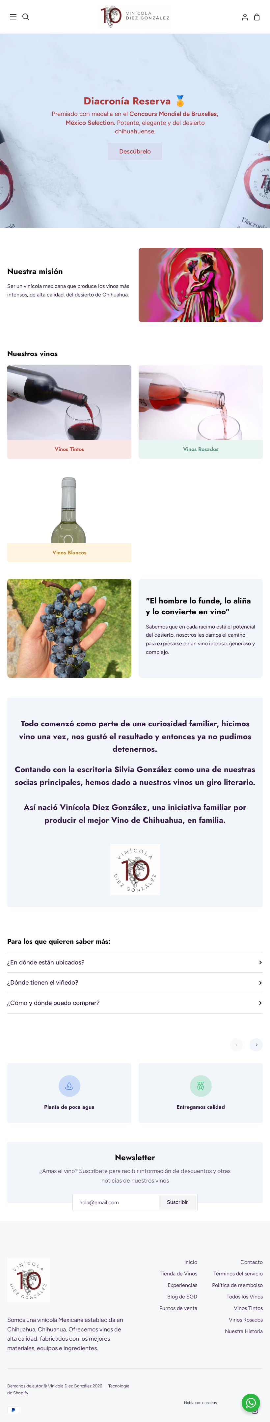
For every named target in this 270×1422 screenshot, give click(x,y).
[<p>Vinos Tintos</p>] (69, 412)
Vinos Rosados (246, 1320)
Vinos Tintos (248, 1308)
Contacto (251, 1262)
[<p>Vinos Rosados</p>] (201, 412)
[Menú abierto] (13, 16)
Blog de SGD (182, 1297)
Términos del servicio (238, 1273)
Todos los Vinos (245, 1297)
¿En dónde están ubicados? (46, 962)
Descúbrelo (135, 151)
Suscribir (177, 1202)
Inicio (190, 1262)
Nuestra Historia (244, 1331)
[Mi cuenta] (242, 17)
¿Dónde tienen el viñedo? (42, 982)
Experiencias (182, 1285)
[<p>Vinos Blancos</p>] (69, 515)
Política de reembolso (237, 1285)
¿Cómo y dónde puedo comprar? (53, 1003)
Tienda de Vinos (178, 1273)
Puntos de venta (178, 1308)
